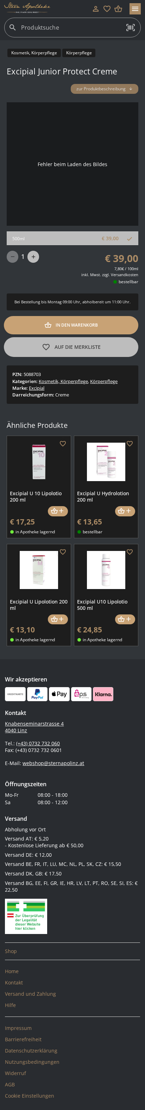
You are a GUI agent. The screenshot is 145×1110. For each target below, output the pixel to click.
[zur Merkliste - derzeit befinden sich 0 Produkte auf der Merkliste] (107, 8)
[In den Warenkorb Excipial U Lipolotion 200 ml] (58, 619)
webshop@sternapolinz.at (53, 763)
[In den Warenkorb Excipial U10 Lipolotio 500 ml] (125, 619)
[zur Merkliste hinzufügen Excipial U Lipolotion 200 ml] (62, 552)
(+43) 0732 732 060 (38, 743)
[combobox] (70, 30)
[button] (131, 28)
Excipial (36, 388)
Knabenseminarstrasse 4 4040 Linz (34, 727)
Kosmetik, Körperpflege (63, 381)
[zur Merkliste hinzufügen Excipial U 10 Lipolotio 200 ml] (62, 444)
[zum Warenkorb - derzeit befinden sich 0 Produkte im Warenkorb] (118, 8)
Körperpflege (104, 381)
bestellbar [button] (128, 282)
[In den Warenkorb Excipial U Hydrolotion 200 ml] (125, 511)
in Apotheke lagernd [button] (35, 532)
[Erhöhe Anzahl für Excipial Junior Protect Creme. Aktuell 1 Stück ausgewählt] (33, 256)
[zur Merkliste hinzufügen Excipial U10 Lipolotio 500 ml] (130, 552)
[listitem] (72, 951)
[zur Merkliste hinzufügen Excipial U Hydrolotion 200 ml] (130, 444)
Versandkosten (124, 274)
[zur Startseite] (47, 8)
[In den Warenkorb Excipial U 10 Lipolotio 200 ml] (58, 511)
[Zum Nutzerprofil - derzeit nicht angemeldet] (95, 8)
